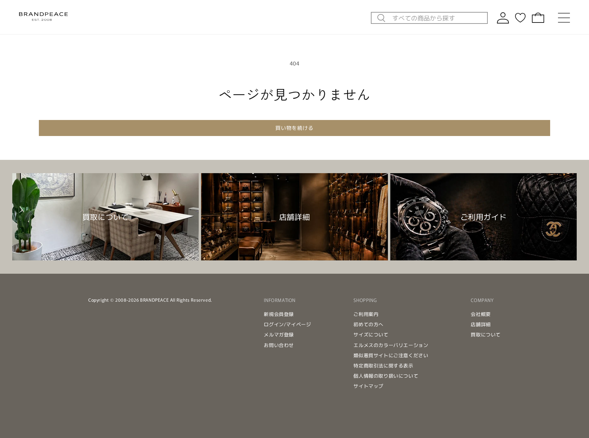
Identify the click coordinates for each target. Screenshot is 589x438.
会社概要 (480, 314)
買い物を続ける (294, 127)
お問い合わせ (279, 345)
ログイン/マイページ (287, 324)
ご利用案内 (365, 314)
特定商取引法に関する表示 (383, 365)
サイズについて (370, 334)
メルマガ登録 (279, 334)
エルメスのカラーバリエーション (390, 345)
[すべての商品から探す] (381, 18)
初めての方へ (368, 324)
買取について (486, 334)
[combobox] (438, 17)
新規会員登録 (279, 314)
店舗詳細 (480, 324)
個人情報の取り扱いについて (385, 375)
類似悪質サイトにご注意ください (390, 355)
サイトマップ (368, 385)
